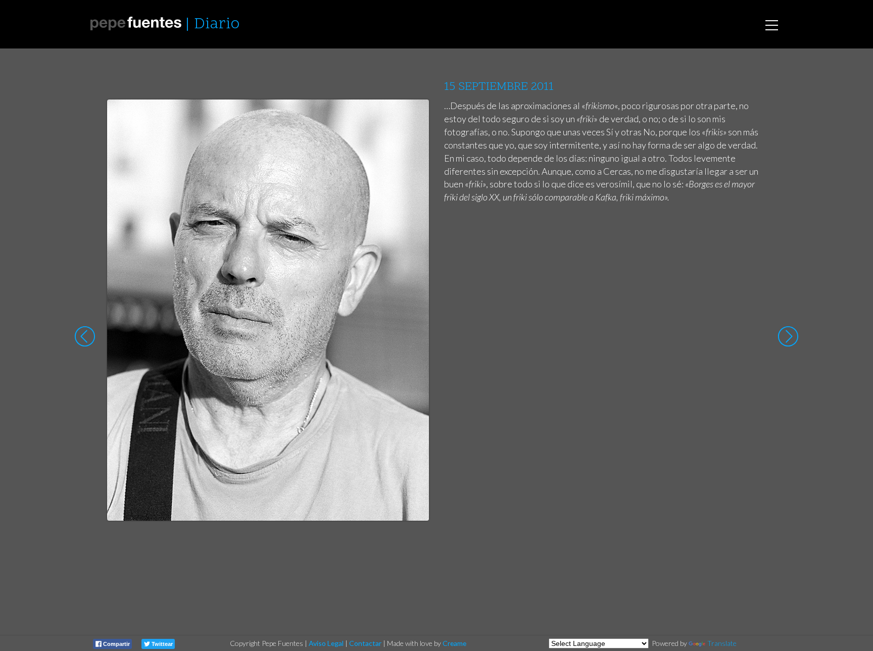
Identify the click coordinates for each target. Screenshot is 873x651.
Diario (216, 24)
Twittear (161, 644)
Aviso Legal (326, 643)
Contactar (365, 643)
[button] (413, 117)
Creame (454, 643)
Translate (722, 643)
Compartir (116, 644)
